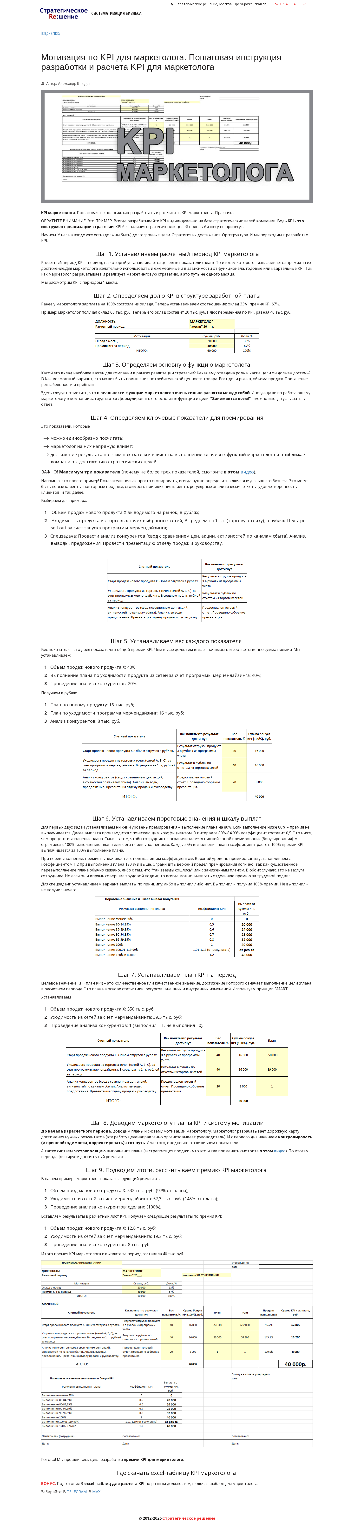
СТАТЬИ (273, 17)
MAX (96, 1491)
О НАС (289, 17)
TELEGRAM (77, 1491)
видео (247, 472)
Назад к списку (50, 33)
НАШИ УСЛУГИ (212, 17)
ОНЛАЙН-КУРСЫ (246, 17)
